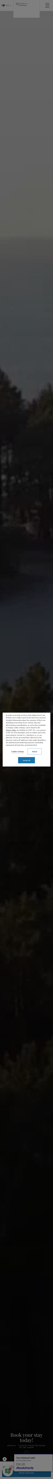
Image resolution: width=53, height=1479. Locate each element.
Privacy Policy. (11, 730)
